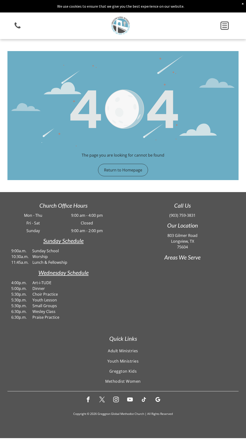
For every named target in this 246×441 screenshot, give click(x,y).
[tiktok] (144, 400)
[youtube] (130, 400)
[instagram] (116, 400)
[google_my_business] (158, 400)
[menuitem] (123, 351)
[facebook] (88, 400)
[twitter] (102, 400)
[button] (225, 26)
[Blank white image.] (17, 28)
